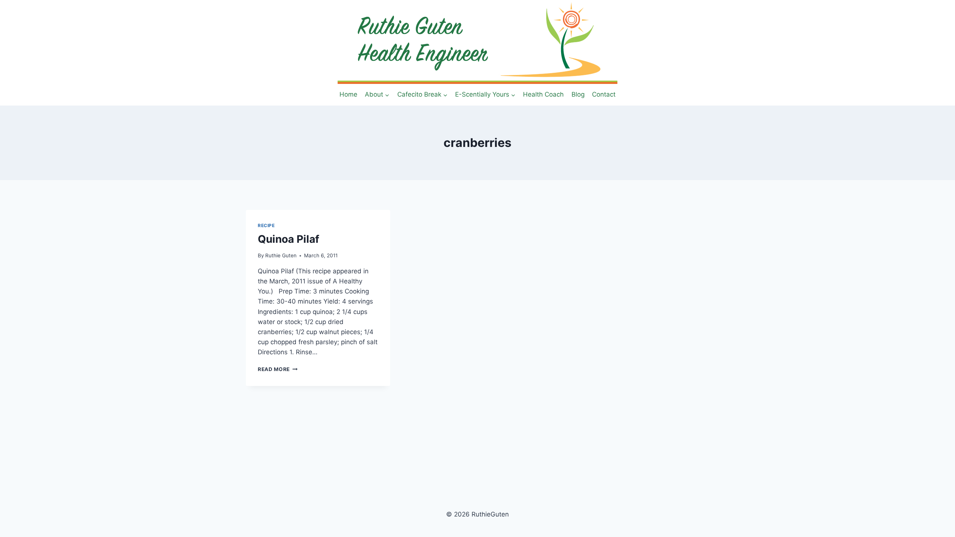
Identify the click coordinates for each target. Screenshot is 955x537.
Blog (578, 94)
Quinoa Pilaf (288, 239)
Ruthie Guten (281, 255)
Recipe (266, 225)
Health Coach (543, 94)
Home (348, 94)
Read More (278, 369)
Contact (604, 94)
